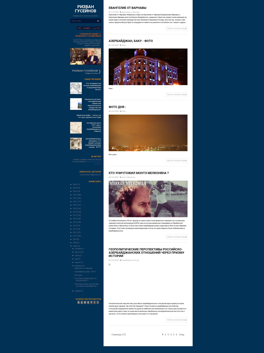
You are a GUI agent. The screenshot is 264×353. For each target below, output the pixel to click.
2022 (75, 198)
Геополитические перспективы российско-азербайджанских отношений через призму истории (146, 252)
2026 (75, 184)
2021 (75, 202)
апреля (78, 262)
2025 (75, 188)
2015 (75, 222)
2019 (75, 208)
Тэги (79, 28)
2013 (75, 229)
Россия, (136, 260)
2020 (75, 205)
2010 (75, 239)
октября (78, 249)
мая (76, 259)
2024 (75, 191)
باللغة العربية (96, 28)
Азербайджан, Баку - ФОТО (85, 272)
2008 (75, 246)
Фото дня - (79, 275)
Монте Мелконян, (128, 177)
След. (182, 334)
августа (78, 252)
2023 (75, 195)
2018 (75, 212)
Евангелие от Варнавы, (131, 12)
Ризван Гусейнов (90, 161)
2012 (75, 232)
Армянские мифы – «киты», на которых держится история (89, 116)
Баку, (124, 45)
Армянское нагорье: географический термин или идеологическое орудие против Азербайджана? (93, 104)
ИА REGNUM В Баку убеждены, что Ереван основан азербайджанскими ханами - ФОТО (93, 143)
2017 (75, 215)
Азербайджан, (127, 260)
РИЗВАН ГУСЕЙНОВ (85, 8)
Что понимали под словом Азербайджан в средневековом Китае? (92, 86)
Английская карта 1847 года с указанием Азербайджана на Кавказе (94, 127)
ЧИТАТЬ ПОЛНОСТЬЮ (176, 29)
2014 (75, 226)
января (78, 291)
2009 (75, 243)
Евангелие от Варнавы (83, 268)
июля (77, 255)
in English (86, 28)
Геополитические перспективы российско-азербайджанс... (86, 285)
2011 (75, 236)
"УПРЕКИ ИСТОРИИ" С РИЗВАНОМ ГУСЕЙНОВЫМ (88, 35)
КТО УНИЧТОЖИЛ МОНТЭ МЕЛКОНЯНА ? (85, 279)
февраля (78, 266)
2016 (75, 219)
